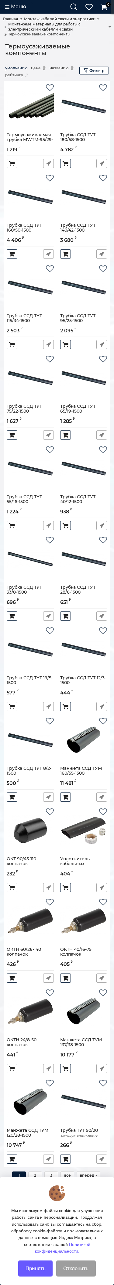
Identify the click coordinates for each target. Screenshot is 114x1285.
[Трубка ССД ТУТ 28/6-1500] (83, 559)
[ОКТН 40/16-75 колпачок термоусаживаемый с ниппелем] (83, 921)
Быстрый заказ (48, 163)
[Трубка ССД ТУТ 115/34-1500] (30, 287)
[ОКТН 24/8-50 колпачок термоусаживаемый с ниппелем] (30, 1011)
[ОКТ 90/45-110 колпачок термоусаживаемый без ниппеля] (30, 830)
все (67, 1175)
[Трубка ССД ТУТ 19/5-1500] (30, 649)
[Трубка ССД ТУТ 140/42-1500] (83, 197)
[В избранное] (50, 88)
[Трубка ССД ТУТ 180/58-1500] (83, 106)
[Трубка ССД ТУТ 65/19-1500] (83, 378)
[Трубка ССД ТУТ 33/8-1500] (30, 559)
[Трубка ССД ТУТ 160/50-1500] (30, 197)
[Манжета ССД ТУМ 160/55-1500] (83, 740)
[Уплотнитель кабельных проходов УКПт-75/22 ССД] (83, 830)
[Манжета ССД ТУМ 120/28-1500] (30, 1102)
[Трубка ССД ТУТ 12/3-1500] (83, 649)
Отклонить (75, 1268)
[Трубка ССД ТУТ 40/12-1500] (83, 468)
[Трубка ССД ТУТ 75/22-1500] (30, 378)
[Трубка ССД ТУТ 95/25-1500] (83, 287)
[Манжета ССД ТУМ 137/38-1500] (83, 1011)
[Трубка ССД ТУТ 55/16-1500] (30, 468)
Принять (36, 1268)
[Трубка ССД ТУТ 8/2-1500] (30, 740)
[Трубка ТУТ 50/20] (83, 1102)
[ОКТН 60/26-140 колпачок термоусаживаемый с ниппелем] (30, 921)
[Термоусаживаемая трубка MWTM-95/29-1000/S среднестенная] (30, 106)
